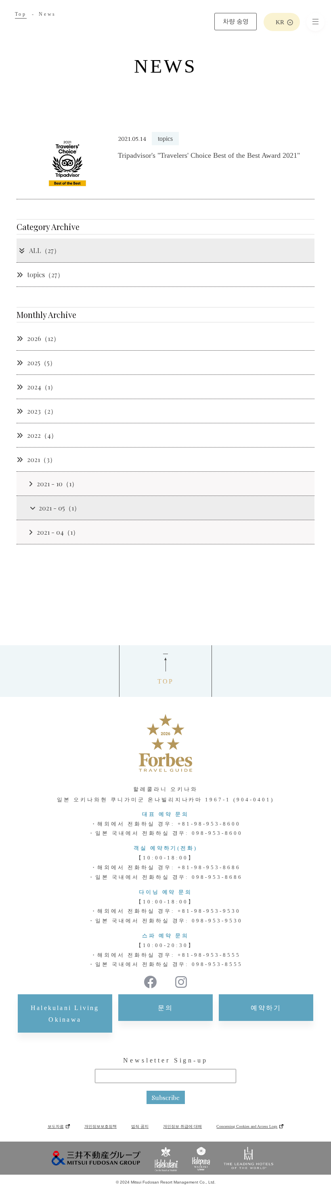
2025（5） (41, 362)
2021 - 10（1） (57, 483)
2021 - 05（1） (59, 508)
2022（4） (42, 435)
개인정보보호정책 (100, 1126)
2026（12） (43, 338)
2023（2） (42, 411)
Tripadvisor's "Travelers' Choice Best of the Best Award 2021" (209, 155)
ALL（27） (44, 250)
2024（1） (42, 387)
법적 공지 (140, 1126)
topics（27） (45, 274)
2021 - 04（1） (58, 532)
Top (21, 14)
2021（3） (41, 459)
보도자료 (56, 1126)
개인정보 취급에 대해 (182, 1126)
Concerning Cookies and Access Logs (246, 1126)
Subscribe (166, 1098)
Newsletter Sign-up (165, 1060)
